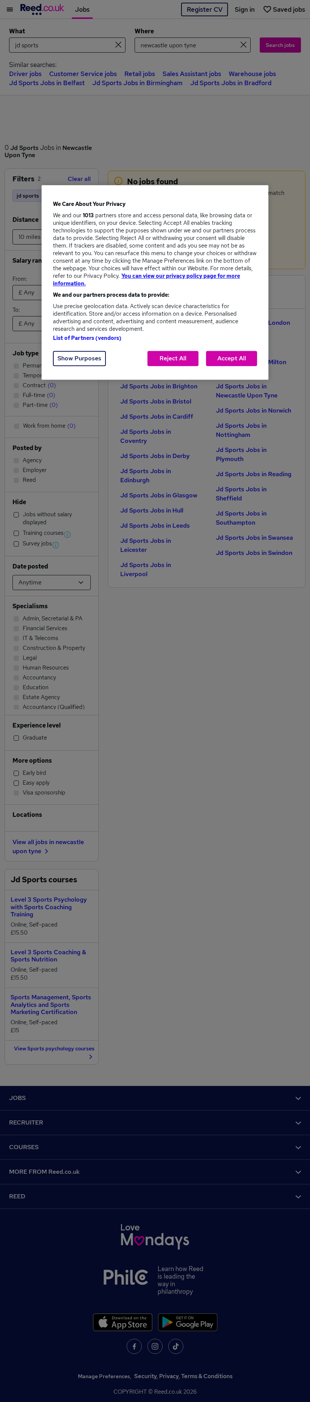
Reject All (173, 358)
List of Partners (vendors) (87, 338)
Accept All (231, 358)
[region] (155, 282)
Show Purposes (79, 358)
